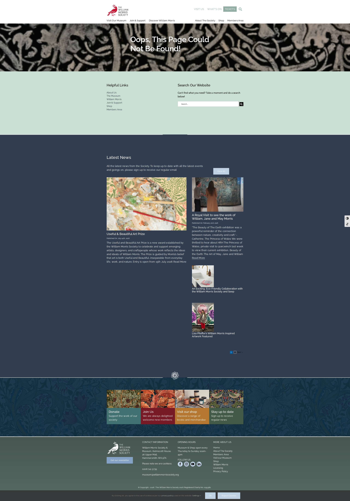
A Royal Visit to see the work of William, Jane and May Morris (213, 216)
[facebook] (180, 464)
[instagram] (186, 464)
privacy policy (167, 496)
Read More (179, 261)
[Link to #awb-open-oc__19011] (240, 10)
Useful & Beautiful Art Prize (126, 234)
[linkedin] (199, 464)
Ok (210, 495)
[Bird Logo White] (119, 442)
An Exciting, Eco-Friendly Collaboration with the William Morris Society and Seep (217, 290)
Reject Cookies (229, 495)
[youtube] (192, 464)
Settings (196, 496)
